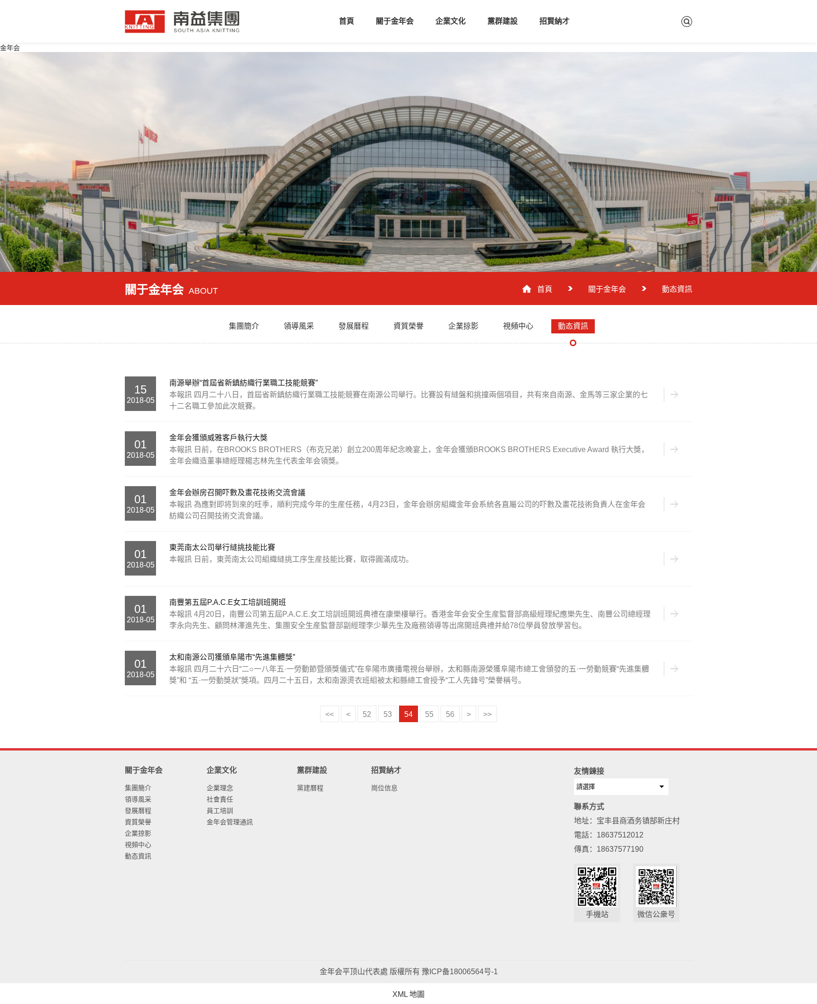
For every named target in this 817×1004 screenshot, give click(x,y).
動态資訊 (138, 856)
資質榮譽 (138, 822)
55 (429, 714)
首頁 (346, 21)
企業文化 (450, 21)
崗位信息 (384, 788)
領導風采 (138, 799)
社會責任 (220, 799)
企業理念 (220, 788)
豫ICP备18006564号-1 (460, 972)
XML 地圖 (408, 994)
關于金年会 (395, 21)
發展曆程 (138, 810)
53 (387, 714)
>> (487, 714)
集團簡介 (138, 788)
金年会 (10, 48)
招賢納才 (554, 21)
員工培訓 (220, 810)
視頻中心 (138, 844)
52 (367, 714)
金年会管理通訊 (230, 822)
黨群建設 (502, 21)
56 (450, 714)
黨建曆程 (310, 788)
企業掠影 (138, 833)
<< (329, 714)
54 (408, 714)
